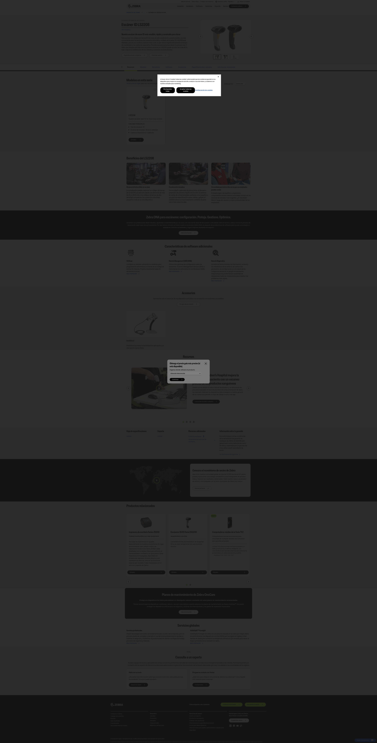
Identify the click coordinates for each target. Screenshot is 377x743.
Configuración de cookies (204, 90)
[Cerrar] (218, 77)
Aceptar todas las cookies (186, 90)
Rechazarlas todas (167, 90)
